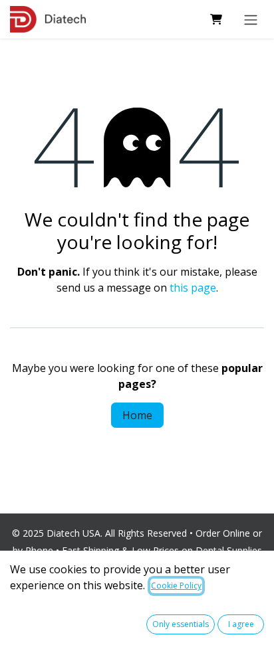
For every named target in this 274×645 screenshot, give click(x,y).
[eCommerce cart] (216, 19)
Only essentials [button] (180, 624)
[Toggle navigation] (250, 19)
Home (137, 415)
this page (193, 287)
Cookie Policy (176, 585)
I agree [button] (241, 624)
